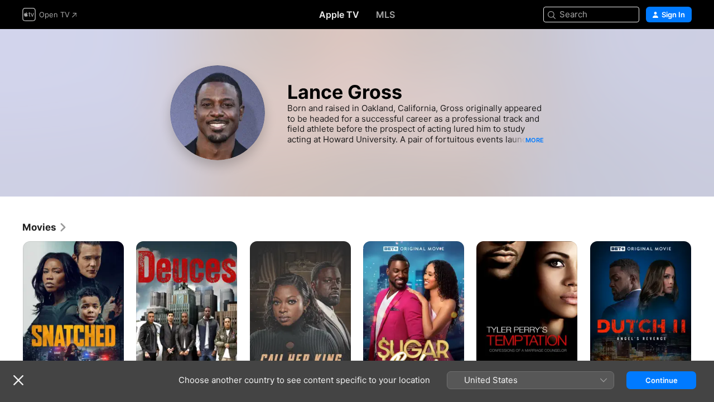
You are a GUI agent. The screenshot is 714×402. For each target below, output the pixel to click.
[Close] (18, 380)
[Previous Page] (11, 317)
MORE (534, 140)
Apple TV (339, 14)
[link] (44, 227)
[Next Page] (703, 317)
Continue (661, 380)
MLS (385, 14)
